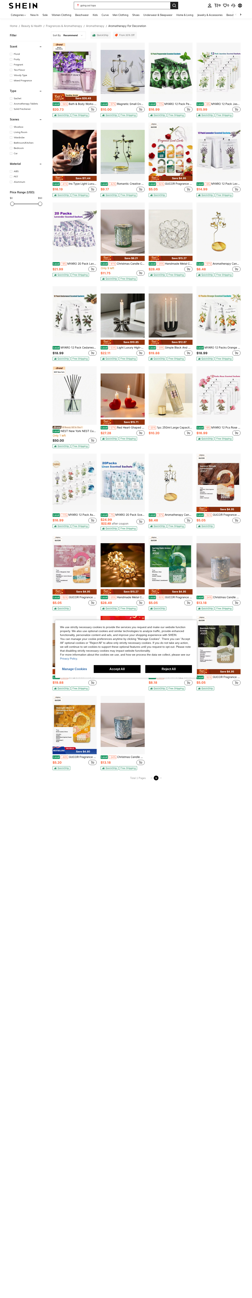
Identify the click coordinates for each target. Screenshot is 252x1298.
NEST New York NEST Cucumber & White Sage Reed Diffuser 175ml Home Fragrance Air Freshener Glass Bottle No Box (75, 431)
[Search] (174, 5)
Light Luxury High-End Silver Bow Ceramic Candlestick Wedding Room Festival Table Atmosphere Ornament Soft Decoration (123, 347)
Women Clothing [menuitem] (61, 15)
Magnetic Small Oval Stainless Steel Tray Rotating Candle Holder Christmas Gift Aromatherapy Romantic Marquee (123, 103)
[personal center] (209, 5)
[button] (233, 5)
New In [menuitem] (34, 15)
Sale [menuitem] (45, 15)
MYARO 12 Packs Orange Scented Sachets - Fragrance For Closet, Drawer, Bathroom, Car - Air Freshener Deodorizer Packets (219, 347)
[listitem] (74, 80)
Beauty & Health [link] (31, 26)
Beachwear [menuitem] (82, 15)
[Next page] (160, 778)
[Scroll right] (240, 15)
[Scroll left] (235, 15)
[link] (217, 5)
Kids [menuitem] (95, 15)
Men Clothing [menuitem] (120, 15)
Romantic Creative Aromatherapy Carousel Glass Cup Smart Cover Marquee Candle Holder (123, 183)
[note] (75, 97)
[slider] (12, 204)
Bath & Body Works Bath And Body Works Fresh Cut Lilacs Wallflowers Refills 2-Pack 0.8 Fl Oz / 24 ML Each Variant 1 (75, 103)
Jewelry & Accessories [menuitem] (209, 15)
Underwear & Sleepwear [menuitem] (157, 15)
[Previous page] (151, 778)
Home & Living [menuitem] (184, 15)
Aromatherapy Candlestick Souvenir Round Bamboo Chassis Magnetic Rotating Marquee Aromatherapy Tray (219, 263)
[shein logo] (23, 5)
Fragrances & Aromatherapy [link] (64, 26)
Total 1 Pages (138, 778)
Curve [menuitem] (105, 15)
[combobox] (68, 35)
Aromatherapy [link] (95, 26)
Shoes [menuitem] (135, 15)
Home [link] (13, 26)
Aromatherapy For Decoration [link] (127, 26)
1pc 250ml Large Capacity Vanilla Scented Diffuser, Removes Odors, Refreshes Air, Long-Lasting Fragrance (171, 427)
